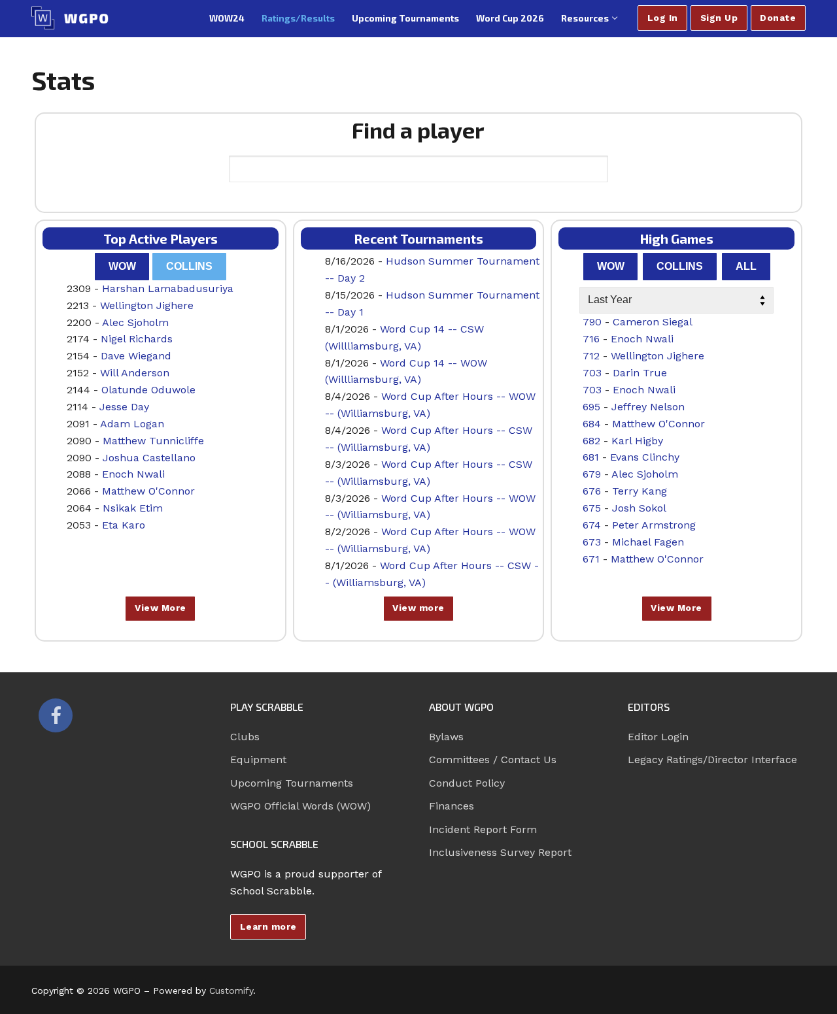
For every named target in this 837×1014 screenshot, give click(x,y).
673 (592, 542)
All (746, 266)
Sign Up (719, 17)
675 (592, 508)
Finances (451, 806)
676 (592, 491)
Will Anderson (134, 373)
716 (591, 339)
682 (591, 440)
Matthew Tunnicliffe (153, 440)
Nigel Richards (137, 339)
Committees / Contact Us (492, 759)
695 (591, 407)
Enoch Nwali (133, 474)
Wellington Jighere (147, 305)
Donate (778, 17)
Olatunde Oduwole (148, 390)
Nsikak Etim (133, 508)
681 (591, 457)
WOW (122, 266)
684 (592, 423)
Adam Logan (132, 423)
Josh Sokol (639, 508)
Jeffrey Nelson (648, 407)
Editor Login (658, 736)
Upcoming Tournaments (291, 783)
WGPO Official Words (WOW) (300, 806)
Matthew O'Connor (148, 491)
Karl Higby (637, 440)
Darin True (640, 373)
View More (160, 607)
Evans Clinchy (644, 457)
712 (591, 356)
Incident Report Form (483, 829)
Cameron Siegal (652, 322)
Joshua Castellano (149, 457)
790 (592, 322)
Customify (231, 990)
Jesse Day (124, 407)
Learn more (268, 926)
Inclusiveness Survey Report (500, 852)
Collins (189, 266)
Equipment (258, 759)
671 (591, 559)
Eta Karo (123, 525)
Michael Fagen (648, 542)
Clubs (245, 736)
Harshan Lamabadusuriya (167, 288)
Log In (662, 17)
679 (592, 474)
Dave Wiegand (136, 356)
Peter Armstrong (654, 525)
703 (592, 373)
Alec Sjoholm (135, 322)
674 (592, 525)
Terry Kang (639, 491)
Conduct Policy (467, 783)
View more (418, 607)
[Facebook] (56, 715)
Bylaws (446, 736)
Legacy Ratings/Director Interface (712, 759)
